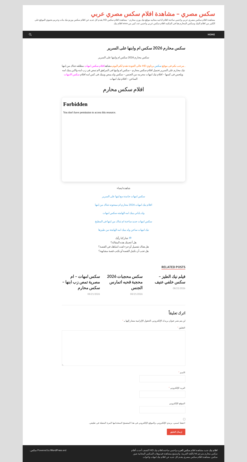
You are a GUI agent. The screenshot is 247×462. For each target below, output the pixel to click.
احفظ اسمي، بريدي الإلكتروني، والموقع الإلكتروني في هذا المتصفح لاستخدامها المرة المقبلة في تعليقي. (137, 422)
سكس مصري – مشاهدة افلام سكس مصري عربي (153, 13)
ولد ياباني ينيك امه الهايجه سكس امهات (124, 212)
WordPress (56, 450)
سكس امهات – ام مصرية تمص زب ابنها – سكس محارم (81, 282)
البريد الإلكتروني (177, 387)
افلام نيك (213, 450)
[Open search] (30, 35)
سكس (157, 65)
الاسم (181, 372)
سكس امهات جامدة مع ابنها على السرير (123, 196)
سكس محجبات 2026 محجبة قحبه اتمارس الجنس (125, 282)
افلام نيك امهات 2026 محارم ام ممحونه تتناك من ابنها (123, 204)
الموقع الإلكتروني (177, 403)
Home (211, 34)
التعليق (181, 327)
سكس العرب (183, 450)
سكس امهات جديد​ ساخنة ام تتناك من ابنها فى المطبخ (123, 221)
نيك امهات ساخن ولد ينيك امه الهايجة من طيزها (123, 229)
